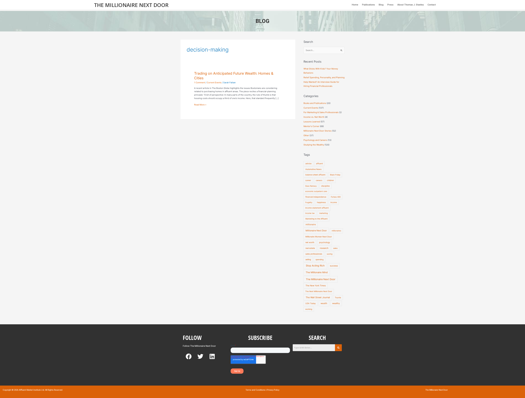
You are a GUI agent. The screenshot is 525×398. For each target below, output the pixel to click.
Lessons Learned (312, 121)
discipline (325, 186)
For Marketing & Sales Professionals (321, 112)
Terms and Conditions (255, 390)
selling (308, 259)
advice (308, 163)
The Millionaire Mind (317, 272)
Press (390, 4)
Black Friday (335, 175)
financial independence (315, 197)
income (333, 202)
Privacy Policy (273, 390)
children (330, 180)
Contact (432, 4)
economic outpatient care (316, 191)
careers (319, 180)
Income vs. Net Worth (314, 117)
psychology (324, 242)
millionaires (336, 231)
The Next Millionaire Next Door (318, 291)
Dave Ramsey (311, 186)
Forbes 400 (336, 197)
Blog (381, 4)
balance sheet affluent (315, 175)
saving (329, 254)
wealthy (336, 303)
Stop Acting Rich (315, 265)
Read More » (200, 104)
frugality (308, 202)
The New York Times (316, 285)
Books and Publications (315, 103)
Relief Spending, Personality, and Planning (324, 77)
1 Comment (199, 82)
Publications (368, 4)
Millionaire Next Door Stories (318, 130)
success (334, 266)
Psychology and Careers (315, 140)
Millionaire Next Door (316, 230)
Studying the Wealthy (314, 144)
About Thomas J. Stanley (410, 4)
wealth (324, 303)
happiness (321, 202)
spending (319, 259)
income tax (310, 213)
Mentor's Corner (311, 126)
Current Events (214, 82)
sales (335, 248)
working (308, 309)
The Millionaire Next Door (131, 4)
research (324, 248)
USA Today (310, 303)
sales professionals (313, 254)
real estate (310, 248)
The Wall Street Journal (318, 297)
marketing (323, 213)
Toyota (338, 297)
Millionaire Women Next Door (318, 236)
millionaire (311, 224)
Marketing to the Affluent (316, 219)
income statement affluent (317, 208)
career (308, 180)
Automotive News (313, 169)
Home (355, 4)
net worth (309, 242)
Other (306, 135)
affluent (319, 163)
